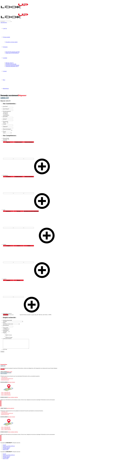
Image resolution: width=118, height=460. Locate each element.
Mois (4, 113)
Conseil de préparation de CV (12, 66)
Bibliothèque (6, 88)
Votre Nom (5, 106)
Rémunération (6, 325)
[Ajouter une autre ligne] (42, 173)
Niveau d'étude (6, 138)
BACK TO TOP (5, 449)
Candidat (5, 57)
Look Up (5, 28)
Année (4, 115)
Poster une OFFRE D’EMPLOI (12, 53)
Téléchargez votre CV (7, 313)
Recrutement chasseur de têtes (12, 51)
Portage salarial (6, 37)
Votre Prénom (6, 108)
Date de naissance (7, 111)
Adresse (5, 119)
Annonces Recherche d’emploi (12, 65)
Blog (4, 79)
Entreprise (5, 47)
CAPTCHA (5, 349)
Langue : (5, 244)
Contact (5, 71)
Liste (4, 209)
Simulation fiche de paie (10, 64)
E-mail (4, 124)
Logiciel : (5, 278)
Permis (4, 131)
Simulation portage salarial (11, 42)
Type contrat (5, 327)
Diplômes (5, 140)
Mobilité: (5, 332)
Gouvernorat (5, 121)
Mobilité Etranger (8, 337)
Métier (4, 322)
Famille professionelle (7, 320)
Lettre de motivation (7, 338)
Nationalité (5, 116)
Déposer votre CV (9, 62)
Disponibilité (6, 330)
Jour (4, 112)
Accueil (4, 444)
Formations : (5, 175)
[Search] (11, 21)
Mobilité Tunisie (8, 335)
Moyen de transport (7, 129)
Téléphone (5, 126)
